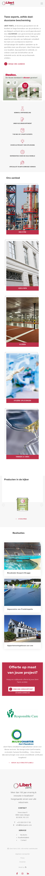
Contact (23, 840)
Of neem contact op (22, 692)
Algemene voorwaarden (22, 854)
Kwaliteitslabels (23, 837)
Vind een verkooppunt (23, 689)
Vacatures (23, 835)
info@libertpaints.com (24, 825)
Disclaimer (22, 862)
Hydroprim (22, 519)
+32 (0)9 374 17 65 (24, 822)
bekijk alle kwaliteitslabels (22, 763)
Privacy (23, 858)
